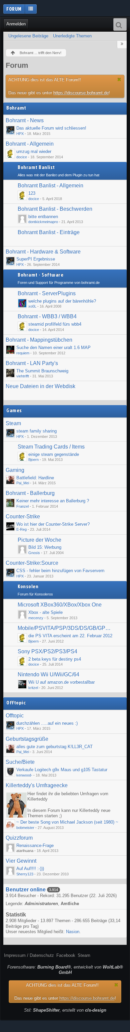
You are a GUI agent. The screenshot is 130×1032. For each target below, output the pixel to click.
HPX (20, 134)
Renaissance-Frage (35, 845)
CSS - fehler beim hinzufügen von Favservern (60, 570)
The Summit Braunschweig (42, 370)
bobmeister (25, 828)
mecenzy (35, 618)
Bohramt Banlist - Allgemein (50, 185)
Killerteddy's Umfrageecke (37, 785)
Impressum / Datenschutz (29, 955)
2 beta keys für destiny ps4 (54, 659)
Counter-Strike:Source (32, 563)
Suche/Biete (20, 762)
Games (14, 410)
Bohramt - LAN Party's (32, 363)
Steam (13, 423)
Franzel (22, 506)
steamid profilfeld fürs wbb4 (54, 324)
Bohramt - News (25, 120)
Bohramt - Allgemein (30, 144)
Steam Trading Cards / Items (51, 447)
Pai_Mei (22, 483)
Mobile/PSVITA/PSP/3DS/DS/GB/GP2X (65, 628)
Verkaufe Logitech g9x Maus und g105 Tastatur (61, 769)
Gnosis (34, 553)
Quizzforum (19, 838)
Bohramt (16, 108)
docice (21, 157)
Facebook (65, 955)
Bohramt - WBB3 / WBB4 (47, 316)
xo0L (32, 306)
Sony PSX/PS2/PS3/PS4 (47, 651)
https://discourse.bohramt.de (81, 92)
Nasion (72, 931)
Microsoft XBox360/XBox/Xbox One (60, 605)
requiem (22, 353)
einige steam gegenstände (53, 454)
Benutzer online (26, 889)
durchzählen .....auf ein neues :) (47, 723)
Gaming (15, 470)
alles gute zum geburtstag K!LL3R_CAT (54, 746)
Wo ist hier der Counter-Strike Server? (53, 524)
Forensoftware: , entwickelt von (65, 970)
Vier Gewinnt (21, 861)
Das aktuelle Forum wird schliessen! (51, 128)
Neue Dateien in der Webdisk (40, 386)
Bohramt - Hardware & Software (43, 251)
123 (31, 193)
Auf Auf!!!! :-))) (30, 868)
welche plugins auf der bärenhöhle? (62, 301)
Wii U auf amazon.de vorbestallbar (61, 682)
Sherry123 (24, 874)
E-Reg (21, 529)
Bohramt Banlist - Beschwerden (55, 209)
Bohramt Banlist (36, 167)
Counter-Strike (23, 516)
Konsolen (28, 586)
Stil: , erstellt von (65, 1010)
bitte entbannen (43, 216)
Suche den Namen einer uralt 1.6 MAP (53, 347)
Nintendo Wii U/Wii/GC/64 (48, 674)
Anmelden (16, 23)
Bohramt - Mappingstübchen (39, 340)
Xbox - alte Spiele (45, 612)
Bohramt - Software (40, 275)
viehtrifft (22, 376)
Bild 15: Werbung (44, 547)
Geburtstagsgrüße (27, 739)
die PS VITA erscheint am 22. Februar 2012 (70, 635)
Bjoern (33, 460)
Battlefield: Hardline (35, 477)
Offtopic (16, 702)
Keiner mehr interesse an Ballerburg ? (52, 500)
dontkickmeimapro (43, 222)
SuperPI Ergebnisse (35, 259)
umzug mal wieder (33, 151)
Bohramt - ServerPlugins (47, 293)
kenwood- (24, 775)
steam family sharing (36, 431)
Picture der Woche (39, 540)
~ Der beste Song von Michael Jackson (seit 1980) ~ (67, 822)
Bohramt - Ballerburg (30, 493)
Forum (14, 8)
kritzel (33, 688)
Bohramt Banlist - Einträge (49, 232)
